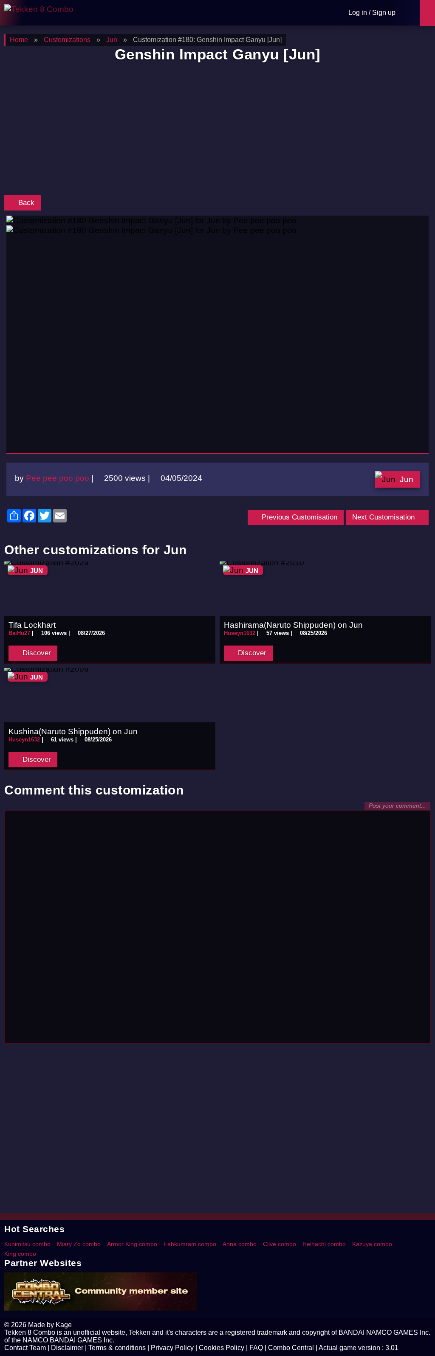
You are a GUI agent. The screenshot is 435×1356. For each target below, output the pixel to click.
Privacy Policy (172, 1347)
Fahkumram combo (190, 1244)
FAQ (256, 1347)
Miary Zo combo (79, 1244)
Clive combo (279, 1244)
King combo (20, 1253)
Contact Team (25, 1347)
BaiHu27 (19, 633)
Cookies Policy (221, 1347)
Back (25, 203)
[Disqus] (217, 931)
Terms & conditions (117, 1347)
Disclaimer (67, 1347)
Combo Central (291, 1347)
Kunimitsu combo (27, 1244)
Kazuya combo (372, 1244)
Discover (35, 653)
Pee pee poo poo (57, 478)
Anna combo (240, 1244)
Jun (406, 479)
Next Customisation (384, 517)
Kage (64, 1324)
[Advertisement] (217, 130)
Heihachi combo (324, 1244)
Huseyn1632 (239, 633)
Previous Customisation (298, 517)
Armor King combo (132, 1244)
